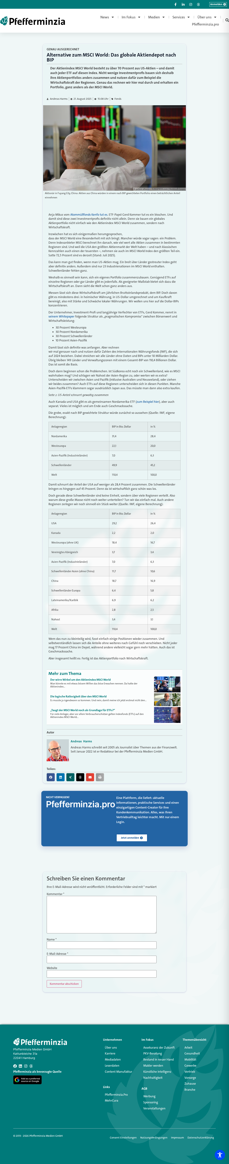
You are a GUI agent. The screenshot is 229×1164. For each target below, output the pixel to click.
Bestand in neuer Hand (158, 1059)
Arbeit (188, 1047)
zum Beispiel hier (148, 402)
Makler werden (153, 1066)
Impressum (177, 1137)
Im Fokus (129, 17)
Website (52, 968)
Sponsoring (150, 1102)
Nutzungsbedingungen (153, 1137)
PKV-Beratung (152, 1053)
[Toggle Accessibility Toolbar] (219, 1154)
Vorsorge (190, 1078)
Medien (154, 17)
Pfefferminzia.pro (205, 24)
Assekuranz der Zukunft (159, 1047)
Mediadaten (113, 1059)
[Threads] (31, 1066)
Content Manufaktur (118, 1072)
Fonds (117, 99)
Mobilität (190, 1059)
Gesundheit (192, 1053)
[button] (51, 777)
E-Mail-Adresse (57, 953)
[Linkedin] (20, 1066)
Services (178, 17)
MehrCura (111, 1100)
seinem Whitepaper (61, 316)
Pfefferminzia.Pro (116, 1095)
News (104, 17)
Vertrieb (189, 1072)
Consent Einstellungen (123, 1137)
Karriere (110, 1053)
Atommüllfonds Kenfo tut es (88, 215)
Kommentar (55, 894)
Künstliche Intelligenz (157, 1072)
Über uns (205, 17)
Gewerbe (190, 1066)
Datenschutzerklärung (200, 1137)
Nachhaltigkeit (152, 1078)
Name (52, 939)
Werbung (149, 1096)
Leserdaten (112, 1066)
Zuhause (190, 1084)
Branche (189, 1090)
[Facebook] (15, 1066)
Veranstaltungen (154, 1108)
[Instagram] (26, 1066)
